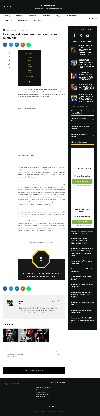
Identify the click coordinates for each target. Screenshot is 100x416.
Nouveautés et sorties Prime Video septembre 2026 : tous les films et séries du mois (86, 63)
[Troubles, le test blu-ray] (10, 335)
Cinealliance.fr (48, 5)
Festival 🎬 (8, 20)
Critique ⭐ (19, 16)
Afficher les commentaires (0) (32, 370)
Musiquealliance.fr (41, 392)
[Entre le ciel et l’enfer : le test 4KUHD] (26, 335)
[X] (7, 6)
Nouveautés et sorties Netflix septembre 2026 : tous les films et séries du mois (86, 76)
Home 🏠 (7, 16)
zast (7, 30)
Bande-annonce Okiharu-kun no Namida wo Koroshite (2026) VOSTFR (81, 294)
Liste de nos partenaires (43, 387)
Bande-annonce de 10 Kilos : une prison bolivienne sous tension (86, 87)
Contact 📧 (38, 20)
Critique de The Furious (79, 142)
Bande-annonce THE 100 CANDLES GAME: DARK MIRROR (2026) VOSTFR (79, 240)
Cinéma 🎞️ (46, 16)
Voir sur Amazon (82, 181)
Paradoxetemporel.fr (42, 394)
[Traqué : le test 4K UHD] (41, 335)
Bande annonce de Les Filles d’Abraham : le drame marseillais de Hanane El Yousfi (86, 50)
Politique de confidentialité (11, 384)
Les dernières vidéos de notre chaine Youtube (83, 232)
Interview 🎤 (33, 16)
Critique (13, 30)
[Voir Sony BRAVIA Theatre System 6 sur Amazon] (82, 198)
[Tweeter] (11, 45)
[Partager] (5, 45)
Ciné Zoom (39, 389)
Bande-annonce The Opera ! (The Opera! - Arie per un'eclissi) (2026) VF (82, 320)
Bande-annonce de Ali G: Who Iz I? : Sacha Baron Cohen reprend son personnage (86, 98)
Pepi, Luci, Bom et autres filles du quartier (15, 354)
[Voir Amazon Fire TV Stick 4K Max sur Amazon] (82, 158)
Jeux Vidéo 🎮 (22, 20)
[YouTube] (10, 6)
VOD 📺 (58, 16)
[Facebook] (4, 6)
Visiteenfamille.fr (41, 396)
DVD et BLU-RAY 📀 (71, 16)
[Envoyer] (23, 45)
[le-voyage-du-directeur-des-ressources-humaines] (41, 89)
